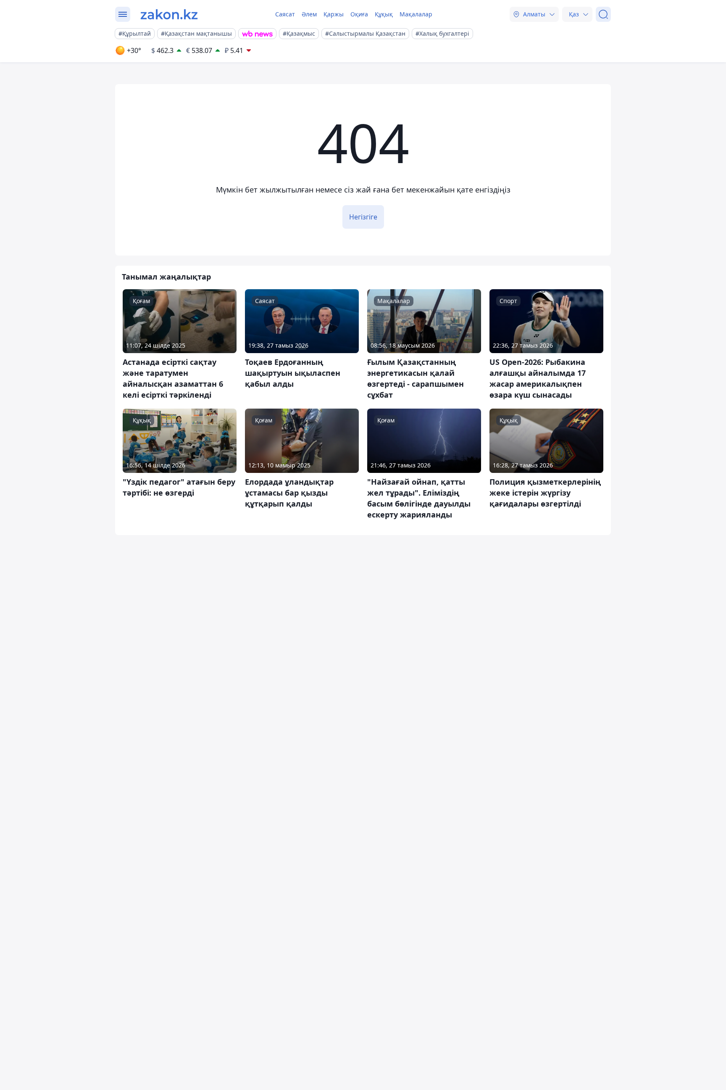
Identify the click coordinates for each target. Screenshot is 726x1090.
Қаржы (334, 14)
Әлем (309, 14)
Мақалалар (416, 14)
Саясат (285, 14)
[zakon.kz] (169, 14)
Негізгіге (363, 217)
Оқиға (359, 14)
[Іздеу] (603, 14)
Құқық (384, 14)
